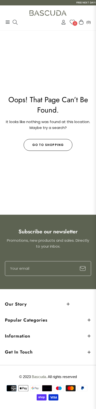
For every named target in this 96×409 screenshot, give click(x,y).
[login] (61, 22)
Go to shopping (48, 145)
